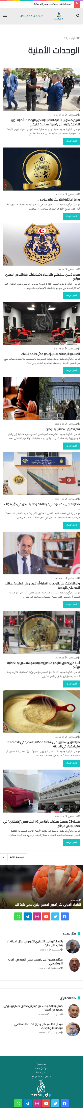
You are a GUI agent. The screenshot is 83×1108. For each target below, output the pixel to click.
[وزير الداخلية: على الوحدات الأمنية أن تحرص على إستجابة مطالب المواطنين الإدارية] (41, 553)
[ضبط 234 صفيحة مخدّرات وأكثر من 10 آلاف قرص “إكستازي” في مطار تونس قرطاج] (41, 791)
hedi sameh (55, 968)
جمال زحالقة (55, 1014)
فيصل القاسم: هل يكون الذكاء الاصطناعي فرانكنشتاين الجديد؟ (38, 1026)
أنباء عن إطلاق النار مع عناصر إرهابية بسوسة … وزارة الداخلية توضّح (43, 665)
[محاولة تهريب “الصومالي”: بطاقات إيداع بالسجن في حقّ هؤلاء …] (41, 473)
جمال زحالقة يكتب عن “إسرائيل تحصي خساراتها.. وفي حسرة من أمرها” (33, 1008)
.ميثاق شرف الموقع (42, 1077)
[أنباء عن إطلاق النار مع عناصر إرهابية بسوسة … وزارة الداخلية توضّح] (41, 632)
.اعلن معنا (41, 1072)
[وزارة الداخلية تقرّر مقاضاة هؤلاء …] (41, 169)
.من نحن (41, 1064)
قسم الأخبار (72, 115)
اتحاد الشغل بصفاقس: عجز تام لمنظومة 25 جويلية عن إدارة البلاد (38, 4)
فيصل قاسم (56, 1033)
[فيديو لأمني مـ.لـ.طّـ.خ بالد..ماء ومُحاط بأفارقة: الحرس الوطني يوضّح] (41, 244)
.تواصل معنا (41, 1068)
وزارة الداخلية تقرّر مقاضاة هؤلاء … (58, 199)
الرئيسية (70, 38)
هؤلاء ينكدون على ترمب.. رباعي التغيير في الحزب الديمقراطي (35, 961)
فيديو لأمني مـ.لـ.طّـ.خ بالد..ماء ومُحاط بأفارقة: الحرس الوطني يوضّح (42, 277)
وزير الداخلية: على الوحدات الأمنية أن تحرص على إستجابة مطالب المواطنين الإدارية (42, 585)
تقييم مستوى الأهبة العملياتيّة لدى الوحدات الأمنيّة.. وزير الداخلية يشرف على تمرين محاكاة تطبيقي (45, 122)
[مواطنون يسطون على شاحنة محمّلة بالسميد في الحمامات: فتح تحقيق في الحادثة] (41, 711)
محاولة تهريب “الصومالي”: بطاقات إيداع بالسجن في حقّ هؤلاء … (42, 506)
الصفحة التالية (17, 857)
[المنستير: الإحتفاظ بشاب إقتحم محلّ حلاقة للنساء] (41, 323)
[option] (41, 887)
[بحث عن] (78, 17)
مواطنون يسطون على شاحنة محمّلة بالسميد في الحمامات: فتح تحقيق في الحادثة (43, 744)
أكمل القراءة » (71, 141)
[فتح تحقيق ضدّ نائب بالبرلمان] (41, 398)
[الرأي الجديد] (41, 16)
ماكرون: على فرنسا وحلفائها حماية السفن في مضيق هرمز (42, 904)
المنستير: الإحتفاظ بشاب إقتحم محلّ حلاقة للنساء (50, 354)
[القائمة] (5, 17)
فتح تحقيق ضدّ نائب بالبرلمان (63, 429)
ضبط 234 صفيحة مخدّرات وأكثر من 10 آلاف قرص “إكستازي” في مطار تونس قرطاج (41, 824)
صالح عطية (56, 950)
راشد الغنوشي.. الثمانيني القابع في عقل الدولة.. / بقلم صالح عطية (35, 943)
